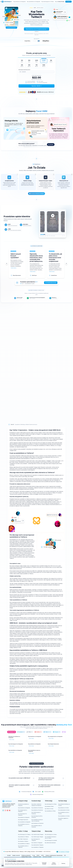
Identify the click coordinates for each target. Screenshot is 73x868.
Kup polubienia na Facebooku (37, 807)
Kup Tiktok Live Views (49, 808)
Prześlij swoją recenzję (51, 282)
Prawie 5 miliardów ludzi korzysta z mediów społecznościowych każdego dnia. (31, 437)
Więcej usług (68, 1)
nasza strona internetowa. (53, 657)
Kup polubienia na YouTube (63, 807)
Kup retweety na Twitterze (23, 841)
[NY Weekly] (27, 40)
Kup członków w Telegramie (37, 842)
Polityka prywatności (26, 855)
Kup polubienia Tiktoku (49, 806)
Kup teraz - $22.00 (36, 85)
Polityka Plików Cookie (26, 856)
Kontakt (51, 144)
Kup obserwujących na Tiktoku (47, 1)
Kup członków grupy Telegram (37, 836)
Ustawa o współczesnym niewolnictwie (54, 855)
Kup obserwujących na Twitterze (24, 834)
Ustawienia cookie (37, 856)
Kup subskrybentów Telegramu (37, 844)
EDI (65, 855)
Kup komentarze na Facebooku (37, 823)
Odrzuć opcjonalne (53, 863)
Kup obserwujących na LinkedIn (51, 840)
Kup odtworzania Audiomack (50, 842)
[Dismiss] (69, 865)
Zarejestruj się (61, 1)
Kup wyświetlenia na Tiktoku (50, 810)
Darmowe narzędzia (47, 856)
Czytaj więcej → (33, 266)
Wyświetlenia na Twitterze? (29, 458)
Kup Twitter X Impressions (23, 839)
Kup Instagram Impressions (23, 819)
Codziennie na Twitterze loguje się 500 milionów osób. (21, 439)
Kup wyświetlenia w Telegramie (37, 847)
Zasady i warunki (16, 855)
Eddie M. (12, 424)
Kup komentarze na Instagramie (24, 807)
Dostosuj (63, 863)
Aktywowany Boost (12, 27)
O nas (33, 855)
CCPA (42, 855)
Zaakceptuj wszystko (44, 863)
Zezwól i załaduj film (53, 228)
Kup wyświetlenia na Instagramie (33, 1)
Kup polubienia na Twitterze (23, 836)
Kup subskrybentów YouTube (63, 810)
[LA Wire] (36, 41)
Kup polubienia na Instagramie (19, 1)
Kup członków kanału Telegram (37, 834)
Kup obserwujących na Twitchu (51, 834)
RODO (38, 855)
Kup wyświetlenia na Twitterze (24, 843)
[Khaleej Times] (45, 41)
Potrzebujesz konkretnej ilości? (24, 69)
